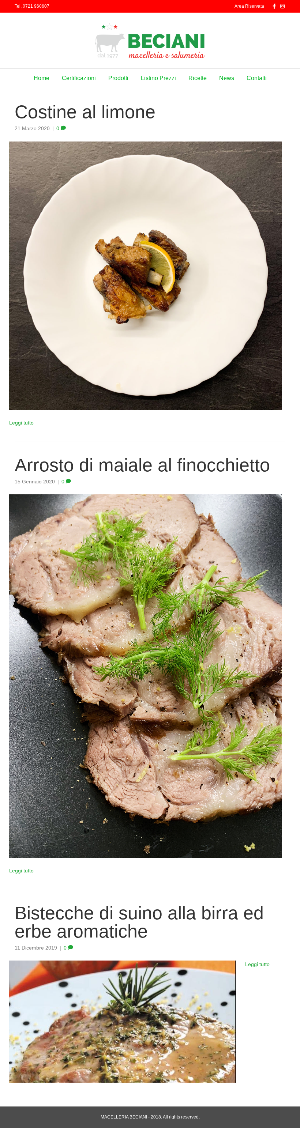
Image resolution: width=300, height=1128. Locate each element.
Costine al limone (85, 112)
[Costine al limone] (145, 275)
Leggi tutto (21, 423)
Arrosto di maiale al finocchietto (142, 465)
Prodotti (118, 78)
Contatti (257, 78)
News (226, 78)
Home (41, 78)
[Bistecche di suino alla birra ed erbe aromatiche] (122, 1021)
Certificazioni (79, 78)
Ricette (197, 78)
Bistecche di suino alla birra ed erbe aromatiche (139, 922)
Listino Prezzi (158, 78)
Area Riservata (249, 6)
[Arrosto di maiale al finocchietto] (145, 676)
